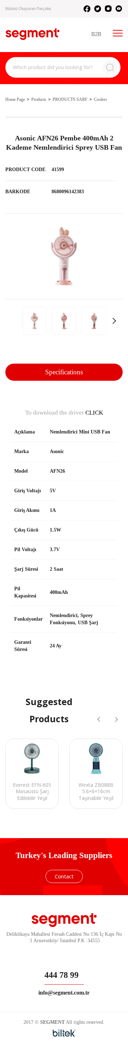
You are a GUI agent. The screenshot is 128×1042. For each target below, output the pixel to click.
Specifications (64, 372)
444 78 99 (61, 975)
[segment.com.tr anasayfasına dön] (32, 34)
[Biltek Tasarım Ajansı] (64, 1033)
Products (38, 99)
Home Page (15, 99)
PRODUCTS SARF (70, 99)
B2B (96, 34)
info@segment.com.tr (64, 993)
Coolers (100, 99)
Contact (64, 876)
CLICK (94, 412)
